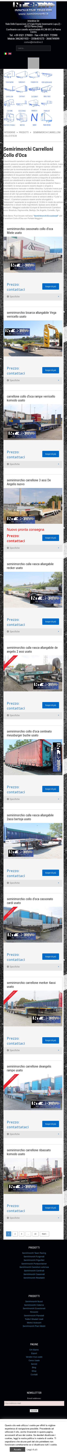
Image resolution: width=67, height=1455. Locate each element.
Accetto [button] (17, 1449)
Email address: (34, 1398)
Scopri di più (50, 286)
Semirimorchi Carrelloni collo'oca (34, 1267)
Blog (34, 1367)
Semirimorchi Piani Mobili (34, 1326)
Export (34, 1353)
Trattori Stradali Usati (34, 1319)
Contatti (34, 1374)
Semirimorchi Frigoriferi (34, 1260)
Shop (34, 1370)
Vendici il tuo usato (34, 1356)
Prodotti (24, 132)
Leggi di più (32, 1449)
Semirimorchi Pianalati (34, 1315)
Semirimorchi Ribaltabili (34, 1277)
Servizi (34, 1363)
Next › (44, 1234)
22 (35, 1234)
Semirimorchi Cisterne (34, 1304)
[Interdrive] (33, 9)
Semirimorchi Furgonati (34, 1256)
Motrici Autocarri (34, 1322)
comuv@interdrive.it (33, 42)
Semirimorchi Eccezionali (34, 1308)
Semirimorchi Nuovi (34, 1301)
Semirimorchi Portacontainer (34, 1263)
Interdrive (9, 132)
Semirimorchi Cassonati (34, 1274)
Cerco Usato (34, 1360)
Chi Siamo (34, 1349)
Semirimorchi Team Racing (34, 1252)
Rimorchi (34, 1311)
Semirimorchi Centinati (34, 1270)
